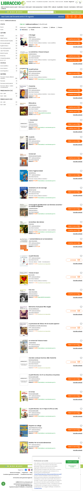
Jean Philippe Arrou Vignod (35, 427)
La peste (31, 137)
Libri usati (29, 7)
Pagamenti (25, 472)
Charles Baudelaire (8, 58)
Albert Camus (8, 38)
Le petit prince (33, 69)
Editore (53, 27)
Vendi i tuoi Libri (59, 1)
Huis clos (32, 290)
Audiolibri (60, 7)
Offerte (3, 8)
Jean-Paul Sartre (8, 50)
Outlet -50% (47, 7)
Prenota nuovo (73, 73)
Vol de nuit (32, 154)
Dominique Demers (33, 360)
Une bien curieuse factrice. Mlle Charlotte (42, 358)
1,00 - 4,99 (8, 102)
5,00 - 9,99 (8, 93)
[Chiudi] (78, 458)
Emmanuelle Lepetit (8, 43)
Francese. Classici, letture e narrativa (8, 77)
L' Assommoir (33, 120)
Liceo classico (8, 68)
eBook (54, 7)
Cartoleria (72, 7)
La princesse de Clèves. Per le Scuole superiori (44, 324)
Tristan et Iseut (34, 273)
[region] (56, 473)
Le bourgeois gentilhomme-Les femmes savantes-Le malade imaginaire (45, 205)
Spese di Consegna (15, 472)
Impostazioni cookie (72, 466)
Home (2, 20)
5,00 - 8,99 (8, 104)
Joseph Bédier (32, 342)
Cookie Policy (38, 488)
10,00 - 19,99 (8, 96)
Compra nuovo (73, 39)
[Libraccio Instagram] (29, 470)
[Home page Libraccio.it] (13, 5)
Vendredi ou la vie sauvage (38, 188)
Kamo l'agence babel (36, 171)
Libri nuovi (22, 7)
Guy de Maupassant (8, 48)
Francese (8, 81)
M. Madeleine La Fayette (34, 325)
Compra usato (73, 43)
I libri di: (22, 24)
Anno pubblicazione (34, 27)
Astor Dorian (44, 325)
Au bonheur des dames (36, 222)
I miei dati (28, 1)
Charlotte (32, 86)
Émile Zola (8, 55)
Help (31, 472)
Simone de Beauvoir (34, 308)
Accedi (66, 1)
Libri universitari (37, 7)
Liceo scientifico (8, 65)
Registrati (71, 1)
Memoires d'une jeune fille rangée (40, 307)
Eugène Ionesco (8, 45)
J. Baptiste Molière (33, 208)
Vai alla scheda (77, 47)
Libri (8, 12)
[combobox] (41, 12)
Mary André (31, 275)
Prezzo (60, 27)
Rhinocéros (32, 103)
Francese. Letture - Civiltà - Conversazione (8, 86)
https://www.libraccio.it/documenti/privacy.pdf (47, 474)
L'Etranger (32, 35)
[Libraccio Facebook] (26, 470)
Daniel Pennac (32, 173)
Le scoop (32, 392)
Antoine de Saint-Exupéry (8, 40)
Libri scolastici (9, 7)
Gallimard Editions (36, 39)
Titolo (32, 29)
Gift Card (79, 7)
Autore (45, 27)
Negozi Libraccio (76, 12)
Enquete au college (35, 426)
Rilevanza (25, 29)
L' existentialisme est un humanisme (41, 239)
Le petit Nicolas (34, 256)
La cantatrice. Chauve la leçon (39, 52)
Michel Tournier (8, 53)
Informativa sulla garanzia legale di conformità (25, 477)
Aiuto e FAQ (51, 1)
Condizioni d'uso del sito (27, 474)
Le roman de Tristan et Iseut (38, 341)
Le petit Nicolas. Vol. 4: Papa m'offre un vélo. (43, 409)
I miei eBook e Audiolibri (42, 1)
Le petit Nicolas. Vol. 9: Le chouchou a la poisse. (44, 375)
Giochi (66, 7)
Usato (8, 29)
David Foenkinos (33, 88)
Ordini (33, 1)
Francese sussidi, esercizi (8, 83)
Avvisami (73, 260)
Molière (8, 35)
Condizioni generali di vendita (11, 474)
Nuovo (8, 27)
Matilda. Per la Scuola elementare (40, 443)
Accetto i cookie (72, 462)
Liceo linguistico (8, 70)
